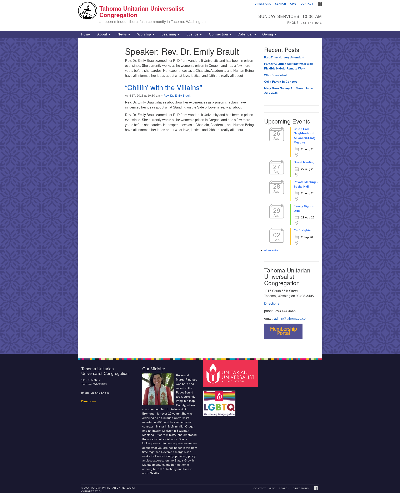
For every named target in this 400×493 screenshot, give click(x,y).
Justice (193, 34)
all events (271, 250)
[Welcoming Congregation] (219, 401)
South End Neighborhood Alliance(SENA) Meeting (304, 135)
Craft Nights (302, 230)
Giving (268, 34)
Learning (168, 34)
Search (280, 4)
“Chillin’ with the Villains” (163, 87)
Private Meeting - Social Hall (306, 184)
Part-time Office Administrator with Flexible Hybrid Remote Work (288, 66)
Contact (307, 4)
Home (85, 34)
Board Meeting (304, 162)
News (122, 34)
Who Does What (275, 75)
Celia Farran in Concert (280, 81)
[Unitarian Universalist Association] (231, 373)
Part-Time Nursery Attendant (284, 57)
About (102, 34)
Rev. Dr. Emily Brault (177, 95)
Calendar (246, 34)
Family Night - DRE (304, 208)
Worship (144, 34)
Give (293, 4)
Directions (263, 4)
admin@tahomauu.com (291, 318)
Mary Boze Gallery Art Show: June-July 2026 (288, 91)
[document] (200, 196)
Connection (218, 34)
